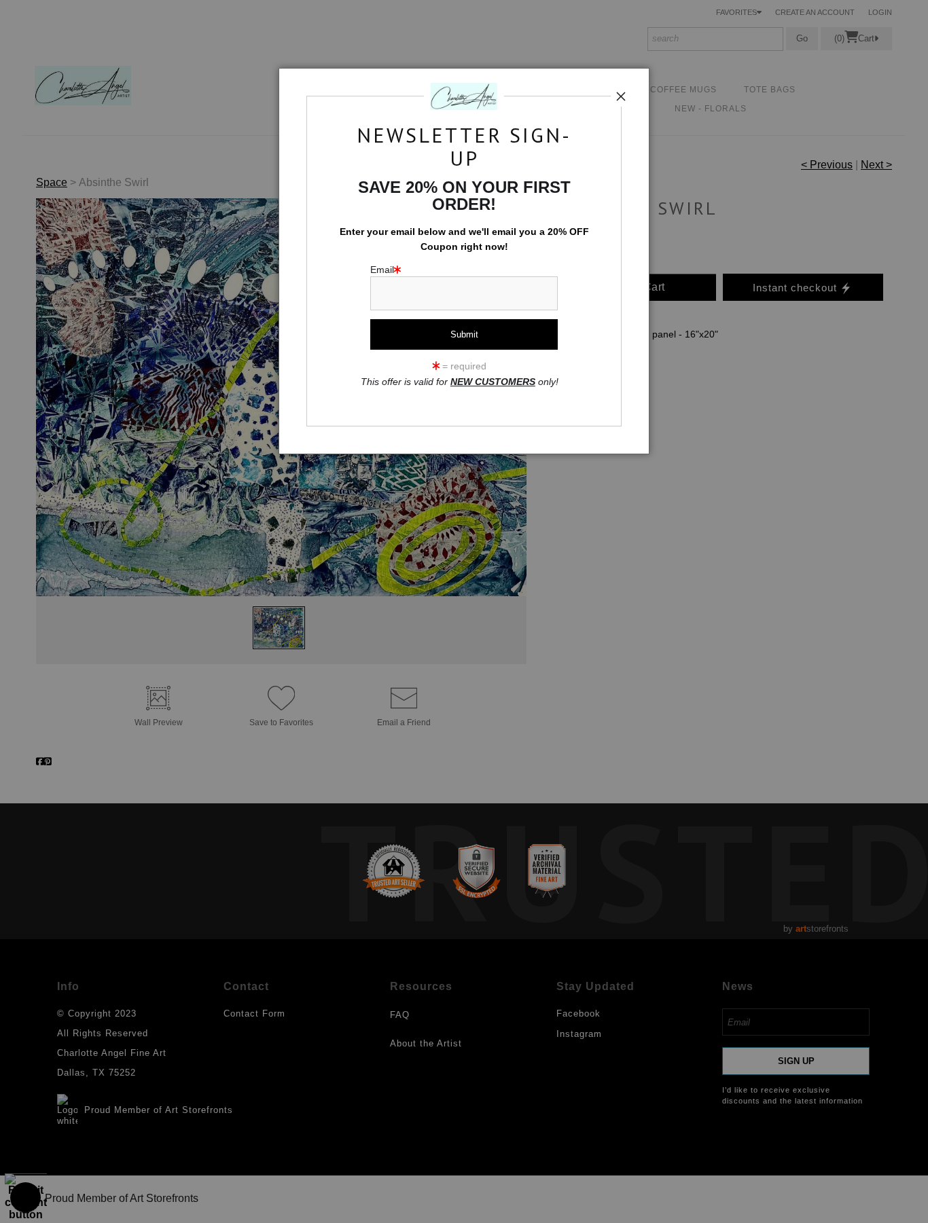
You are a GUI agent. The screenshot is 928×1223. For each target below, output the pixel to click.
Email (382, 270)
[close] (621, 96)
